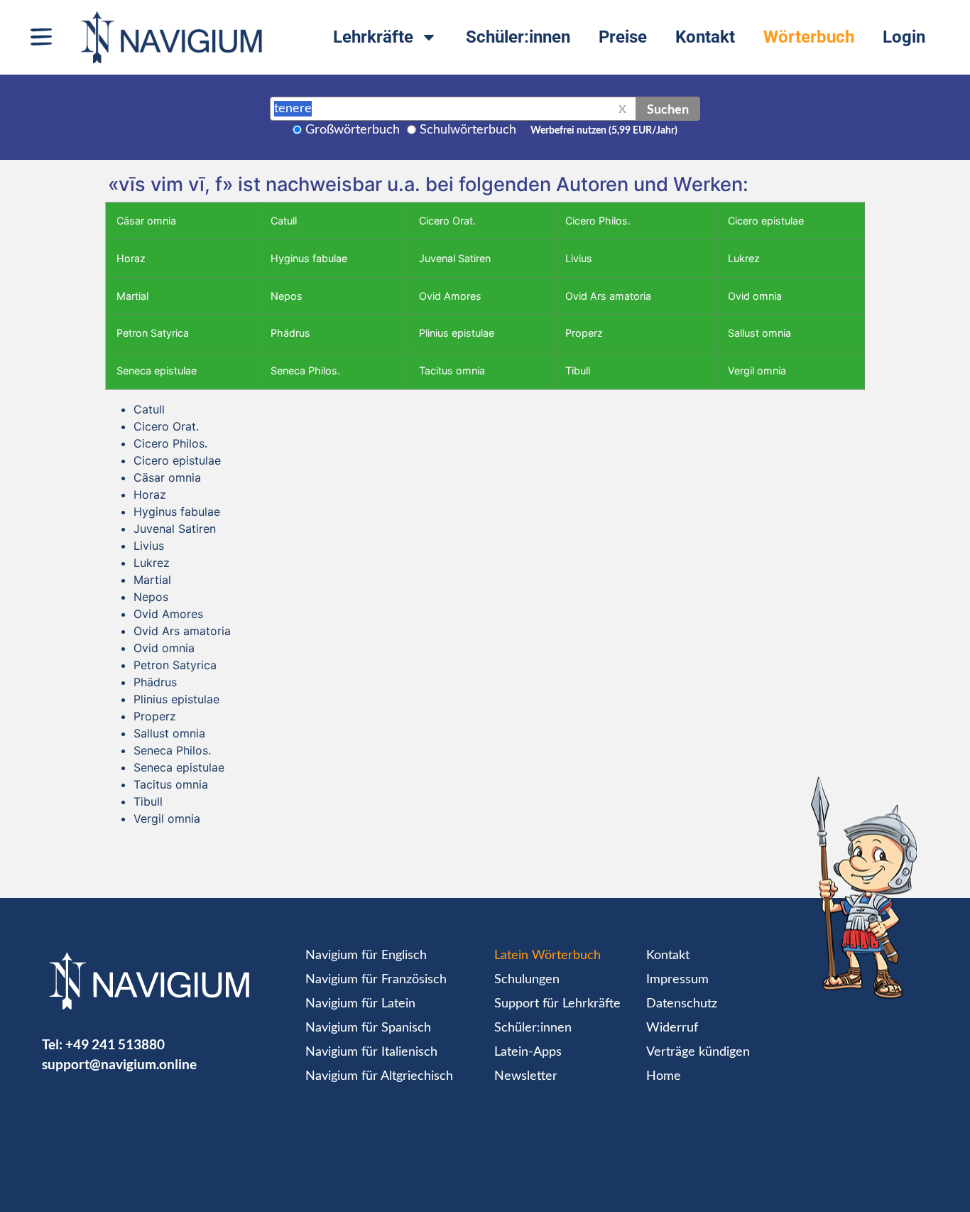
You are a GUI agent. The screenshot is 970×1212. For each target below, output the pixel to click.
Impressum (677, 979)
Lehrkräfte (373, 37)
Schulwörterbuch (468, 130)
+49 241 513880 (115, 1044)
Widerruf (672, 1028)
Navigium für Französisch (376, 979)
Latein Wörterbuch (547, 955)
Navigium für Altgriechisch (379, 1076)
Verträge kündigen (698, 1052)
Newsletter (525, 1076)
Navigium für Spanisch (368, 1028)
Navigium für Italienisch (371, 1052)
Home (663, 1076)
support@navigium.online (119, 1064)
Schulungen (527, 979)
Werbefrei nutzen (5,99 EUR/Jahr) (603, 131)
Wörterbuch (808, 37)
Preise (623, 37)
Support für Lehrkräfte (557, 1003)
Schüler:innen (518, 37)
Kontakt (705, 37)
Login (904, 37)
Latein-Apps (528, 1052)
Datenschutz (681, 1003)
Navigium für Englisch (366, 955)
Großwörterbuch (352, 130)
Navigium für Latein (360, 1003)
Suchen (668, 109)
